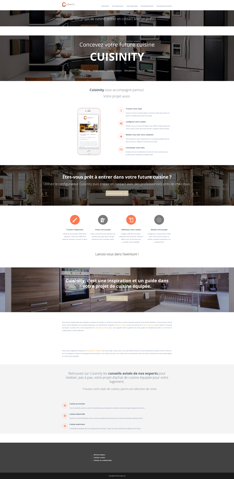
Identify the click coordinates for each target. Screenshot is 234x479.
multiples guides (102, 328)
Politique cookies (99, 457)
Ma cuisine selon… (118, 6)
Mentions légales (99, 455)
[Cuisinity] (68, 4)
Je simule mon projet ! (115, 193)
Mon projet (105, 6)
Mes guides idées (132, 6)
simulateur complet (94, 351)
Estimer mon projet (147, 6)
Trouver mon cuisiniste (164, 6)
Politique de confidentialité (103, 460)
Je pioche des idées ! (115, 298)
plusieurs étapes (121, 325)
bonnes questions (148, 325)
